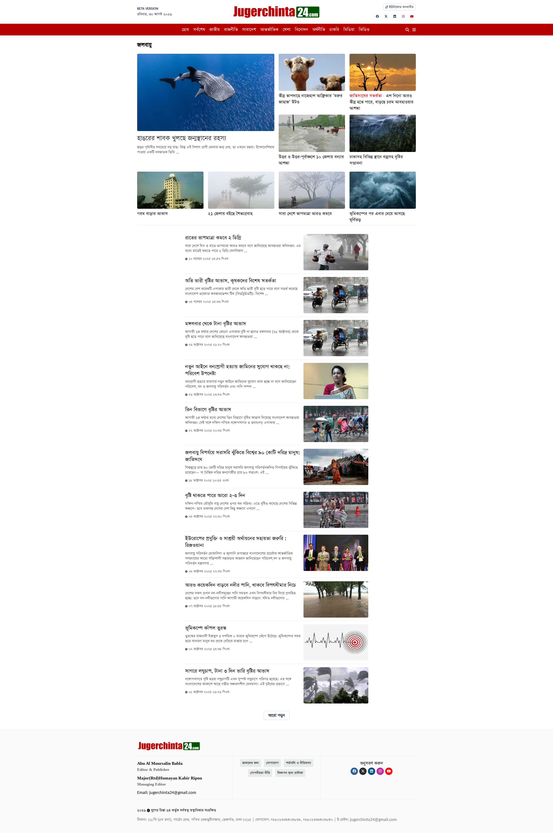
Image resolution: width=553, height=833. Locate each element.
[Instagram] (403, 16)
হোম (185, 30)
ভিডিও (364, 30)
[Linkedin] (394, 16)
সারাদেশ (249, 30)
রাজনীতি (231, 30)
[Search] (407, 30)
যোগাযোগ (272, 763)
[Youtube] (412, 16)
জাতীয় (214, 30)
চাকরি (334, 30)
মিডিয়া (348, 30)
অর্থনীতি (318, 30)
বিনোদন (301, 30)
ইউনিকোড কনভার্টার (400, 7)
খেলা (287, 30)
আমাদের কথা (250, 763)
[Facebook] (377, 16)
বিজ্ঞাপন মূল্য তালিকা (290, 773)
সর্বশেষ (199, 30)
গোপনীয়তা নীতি (260, 773)
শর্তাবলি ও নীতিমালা (298, 763)
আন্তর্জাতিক (269, 30)
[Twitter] (386, 16)
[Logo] (276, 11)
